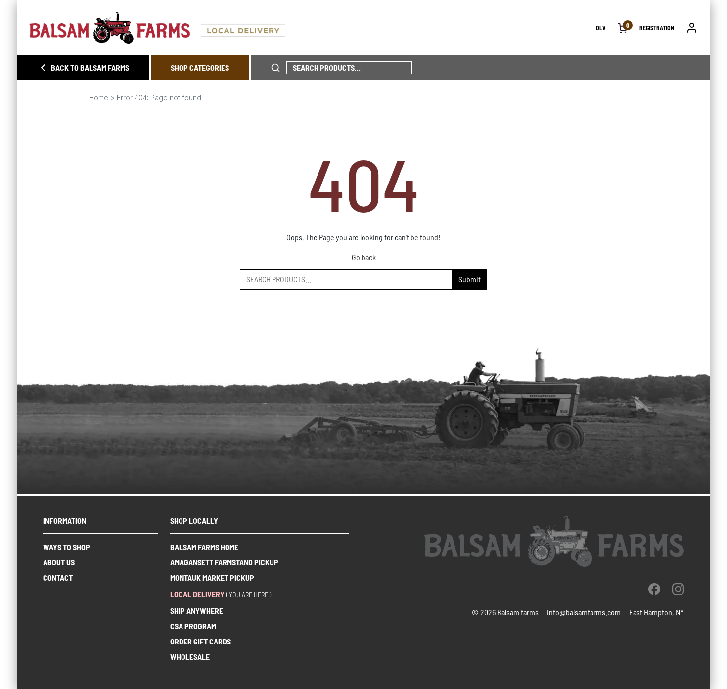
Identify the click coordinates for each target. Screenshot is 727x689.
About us (59, 562)
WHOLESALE (190, 656)
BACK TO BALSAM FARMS (90, 67)
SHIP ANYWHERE (196, 610)
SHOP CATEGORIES (200, 67)
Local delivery (197, 593)
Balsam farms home (204, 546)
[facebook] (654, 589)
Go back (364, 257)
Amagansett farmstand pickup (224, 562)
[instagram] (678, 589)
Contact (58, 577)
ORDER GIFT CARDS (200, 641)
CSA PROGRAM (193, 626)
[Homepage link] (312, 28)
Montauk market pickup (212, 577)
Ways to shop (66, 546)
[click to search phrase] (275, 68)
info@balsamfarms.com (584, 612)
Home (98, 97)
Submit (469, 279)
